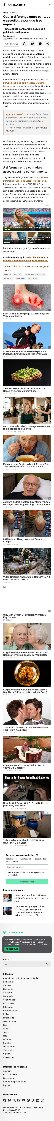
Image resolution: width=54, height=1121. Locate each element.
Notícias (7, 1039)
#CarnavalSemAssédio (35, 274)
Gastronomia (9, 1021)
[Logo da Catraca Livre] (14, 4)
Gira (5, 1025)
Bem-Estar (8, 981)
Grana (6, 1028)
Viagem (7, 1053)
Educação (8, 1007)
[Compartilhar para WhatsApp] (24, 44)
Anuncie (7, 1071)
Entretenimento (10, 1010)
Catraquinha (9, 989)
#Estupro (20, 279)
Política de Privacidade (20, 942)
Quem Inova (9, 1046)
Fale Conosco (10, 1074)
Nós (5, 1035)
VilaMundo (8, 1057)
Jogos (6, 1032)
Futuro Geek (9, 1017)
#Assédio (18, 274)
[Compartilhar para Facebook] (40, 44)
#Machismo (33, 279)
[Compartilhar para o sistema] (48, 44)
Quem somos (9, 1078)
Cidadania (15, 13)
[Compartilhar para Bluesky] (32, 44)
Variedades (8, 1050)
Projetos (7, 1043)
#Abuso (7, 274)
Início (5, 13)
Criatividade (9, 999)
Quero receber (27, 881)
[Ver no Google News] (11, 44)
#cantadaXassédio (15, 114)
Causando (8, 992)
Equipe (6, 1085)
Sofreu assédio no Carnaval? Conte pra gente (25, 266)
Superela (11, 36)
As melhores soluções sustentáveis (20, 978)
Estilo (6, 1014)
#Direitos (8, 279)
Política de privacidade (14, 1081)
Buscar (6, 959)
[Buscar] (47, 964)
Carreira (7, 985)
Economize (8, 1003)
